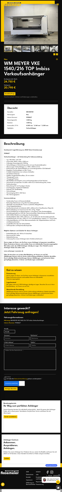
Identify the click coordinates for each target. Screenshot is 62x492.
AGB (27, 472)
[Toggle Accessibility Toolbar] (3, 484)
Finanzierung (40, 484)
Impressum (29, 480)
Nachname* (34, 335)
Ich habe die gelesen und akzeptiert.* (24, 378)
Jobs (37, 474)
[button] (58, 4)
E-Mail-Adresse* (9, 342)
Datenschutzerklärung (20, 378)
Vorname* (7, 335)
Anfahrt (38, 472)
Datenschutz (29, 474)
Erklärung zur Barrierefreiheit (30, 483)
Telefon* (33, 342)
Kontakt (28, 477)
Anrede (6, 328)
